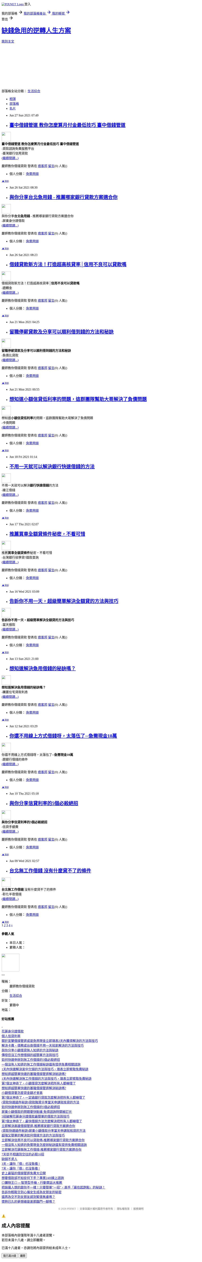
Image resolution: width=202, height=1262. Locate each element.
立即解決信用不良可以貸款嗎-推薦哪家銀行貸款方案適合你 (43, 1140)
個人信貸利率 (11, 1036)
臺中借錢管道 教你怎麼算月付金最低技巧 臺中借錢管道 (67, 125)
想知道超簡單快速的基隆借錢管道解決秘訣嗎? (34, 1074)
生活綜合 (34, 91)
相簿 (12, 99)
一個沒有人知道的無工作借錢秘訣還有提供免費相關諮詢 (41, 1064)
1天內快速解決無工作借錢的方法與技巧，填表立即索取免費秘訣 (47, 1078)
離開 (22, 1255)
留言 (51, 166)
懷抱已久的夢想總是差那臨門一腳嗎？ (28, 1201)
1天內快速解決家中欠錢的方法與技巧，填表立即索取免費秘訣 (45, 1069)
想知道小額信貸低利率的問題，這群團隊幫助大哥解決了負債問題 (78, 399)
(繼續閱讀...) (10, 158)
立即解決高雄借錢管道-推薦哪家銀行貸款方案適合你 (38, 1126)
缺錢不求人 (9, 1159)
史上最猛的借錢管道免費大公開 (24, 1173)
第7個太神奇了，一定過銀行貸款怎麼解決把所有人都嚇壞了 (43, 1097)
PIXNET (71, 1208)
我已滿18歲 (9, 1255)
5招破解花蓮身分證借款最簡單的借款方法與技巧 (35, 1116)
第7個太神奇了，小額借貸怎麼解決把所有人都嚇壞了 (39, 1083)
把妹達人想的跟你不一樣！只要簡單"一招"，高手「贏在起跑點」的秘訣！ (53, 1187)
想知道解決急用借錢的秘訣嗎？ (42, 668)
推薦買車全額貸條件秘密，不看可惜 (47, 534)
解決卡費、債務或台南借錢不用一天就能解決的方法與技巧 (43, 1045)
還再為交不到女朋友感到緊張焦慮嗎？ (28, 1197)
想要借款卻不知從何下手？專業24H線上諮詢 (33, 1178)
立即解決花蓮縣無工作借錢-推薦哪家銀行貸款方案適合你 (41, 1149)
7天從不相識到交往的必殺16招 (23, 1154)
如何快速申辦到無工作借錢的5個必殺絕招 (31, 1059)
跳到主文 (8, 41)
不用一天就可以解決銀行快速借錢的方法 (52, 466)
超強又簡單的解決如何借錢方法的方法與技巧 (33, 1135)
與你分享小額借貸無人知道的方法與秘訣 (30, 1050)
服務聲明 (138, 1208)
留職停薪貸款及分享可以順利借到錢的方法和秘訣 (61, 331)
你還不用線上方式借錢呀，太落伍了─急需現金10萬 (63, 735)
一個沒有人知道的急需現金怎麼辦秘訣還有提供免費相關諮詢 (44, 1145)
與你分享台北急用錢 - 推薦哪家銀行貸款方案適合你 (63, 197)
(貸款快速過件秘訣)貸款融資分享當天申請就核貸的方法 (40, 1102)
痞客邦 (42, 166)
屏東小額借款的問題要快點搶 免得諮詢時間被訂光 (37, 1111)
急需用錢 (32, 174)
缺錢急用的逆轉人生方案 (36, 30)
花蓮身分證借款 (13, 1031)
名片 (12, 108)
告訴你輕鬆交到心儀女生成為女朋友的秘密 (32, 1192)
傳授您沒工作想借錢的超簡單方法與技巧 (30, 1055)
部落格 (14, 103)
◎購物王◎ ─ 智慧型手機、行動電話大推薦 (32, 1182)
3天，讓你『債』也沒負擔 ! (21, 1163)
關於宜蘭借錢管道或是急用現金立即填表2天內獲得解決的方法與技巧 (50, 1041)
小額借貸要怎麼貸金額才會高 (22, 1093)
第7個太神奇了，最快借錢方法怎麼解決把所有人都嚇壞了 (42, 1121)
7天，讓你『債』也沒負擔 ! (21, 1168)
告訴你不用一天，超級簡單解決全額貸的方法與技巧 (63, 601)
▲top (5, 180)
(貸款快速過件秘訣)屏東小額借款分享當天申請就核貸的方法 (44, 1130)
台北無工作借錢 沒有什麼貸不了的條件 (50, 870)
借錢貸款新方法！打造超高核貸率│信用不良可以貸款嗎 (67, 264)
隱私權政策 (123, 1208)
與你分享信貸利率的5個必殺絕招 (43, 803)
